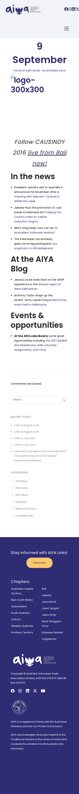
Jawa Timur (49, 615)
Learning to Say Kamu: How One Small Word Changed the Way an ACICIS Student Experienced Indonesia (40, 456)
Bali (44, 589)
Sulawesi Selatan (52, 632)
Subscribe (39, 563)
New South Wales (22, 600)
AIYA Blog (21, 481)
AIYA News (22, 494)
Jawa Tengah (50, 608)
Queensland (19, 606)
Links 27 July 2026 (24, 438)
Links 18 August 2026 (26, 431)
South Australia (20, 613)
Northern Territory (22, 632)
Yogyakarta (49, 639)
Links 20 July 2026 (24, 444)
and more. (40, 350)
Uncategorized (24, 515)
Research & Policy (26, 508)
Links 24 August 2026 (26, 425)
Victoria (16, 619)
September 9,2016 (56, 70)
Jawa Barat (49, 602)
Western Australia (22, 626)
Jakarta (46, 595)
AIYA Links (22, 488)
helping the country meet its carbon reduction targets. (37, 216)
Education (21, 501)
